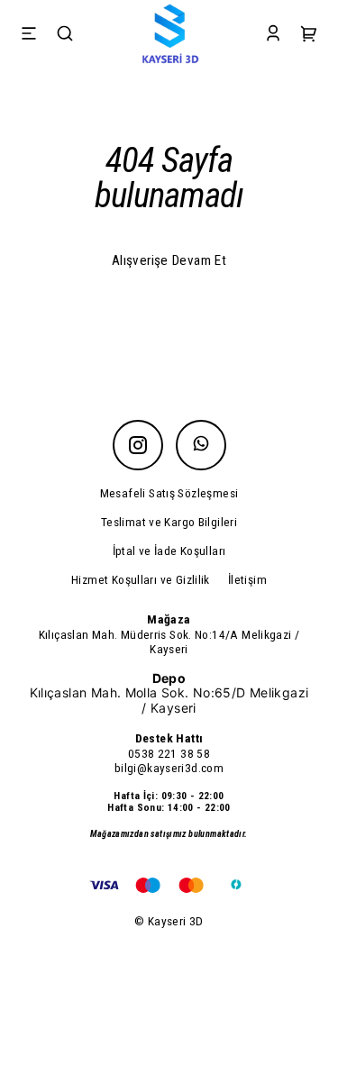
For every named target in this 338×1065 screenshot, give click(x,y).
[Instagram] (138, 445)
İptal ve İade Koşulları (169, 550)
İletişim (247, 579)
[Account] (273, 35)
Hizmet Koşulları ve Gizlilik (140, 579)
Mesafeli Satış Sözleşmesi (169, 493)
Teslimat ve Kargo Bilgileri (169, 521)
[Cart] (309, 35)
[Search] (65, 35)
